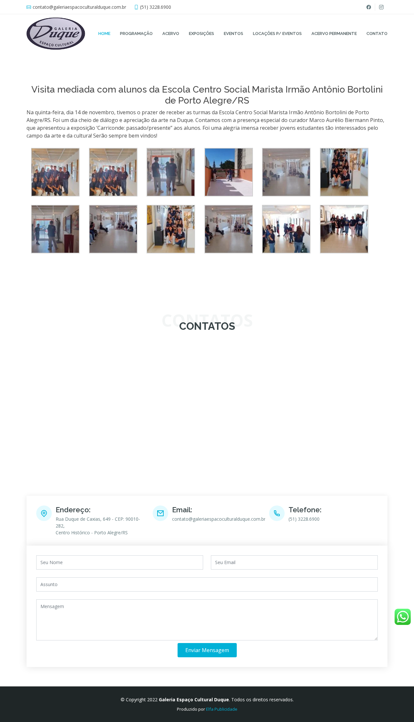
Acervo (170, 33)
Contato (376, 33)
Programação (136, 33)
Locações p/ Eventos (277, 33)
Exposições (201, 33)
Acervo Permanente (334, 33)
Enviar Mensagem (207, 650)
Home (104, 33)
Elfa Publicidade (221, 709)
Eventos (233, 33)
